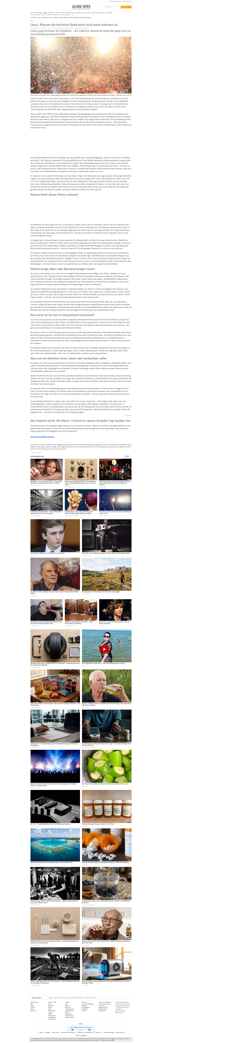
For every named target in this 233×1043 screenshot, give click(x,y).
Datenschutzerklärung (68, 1032)
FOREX (67, 1006)
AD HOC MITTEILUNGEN (35, 14)
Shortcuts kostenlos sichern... (42, 436)
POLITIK (58, 13)
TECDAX (32, 1007)
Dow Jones (33, 1010)
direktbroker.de (103, 1009)
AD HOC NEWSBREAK (87, 1004)
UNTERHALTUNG (70, 13)
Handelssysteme (69, 1009)
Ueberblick (56, 17)
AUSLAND (87, 13)
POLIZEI (93, 13)
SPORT (63, 13)
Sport (49, 1009)
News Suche (125, 7)
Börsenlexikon (37, 998)
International (51, 1017)
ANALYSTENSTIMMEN (46, 14)
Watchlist (84, 1006)
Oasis (31, 21)
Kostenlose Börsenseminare (103, 1006)
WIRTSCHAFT (51, 13)
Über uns (98, 1032)
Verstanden (109, 1040)
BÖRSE (45, 13)
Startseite (45, 17)
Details (103, 1040)
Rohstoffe (67, 1007)
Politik (50, 1007)
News (41, 1032)
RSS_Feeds (85, 1009)
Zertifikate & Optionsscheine (69, 1014)
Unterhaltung (52, 1015)
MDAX (32, 1006)
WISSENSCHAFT (80, 13)
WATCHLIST (129, 1)
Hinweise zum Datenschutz (85, 1032)
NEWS (32, 13)
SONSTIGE (109, 13)
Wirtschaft (51, 1006)
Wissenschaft (51, 1010)
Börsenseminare (69, 1017)
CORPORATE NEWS (56, 14)
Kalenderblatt (52, 1019)
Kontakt (84, 1010)
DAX (31, 1004)
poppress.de (102, 1010)
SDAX (31, 1009)
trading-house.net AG (104, 1004)
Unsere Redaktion (109, 1032)
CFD (66, 1004)
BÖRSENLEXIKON (117, 1)
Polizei (50, 1014)
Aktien (67, 1012)
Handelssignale (69, 1010)
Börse (50, 17)
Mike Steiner (120, 1032)
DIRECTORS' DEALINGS (66, 14)
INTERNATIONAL (101, 13)
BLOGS (110, 1)
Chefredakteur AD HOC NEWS (80, 28)
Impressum (55, 1032)
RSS (124, 1)
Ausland (50, 1012)
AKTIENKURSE (38, 13)
